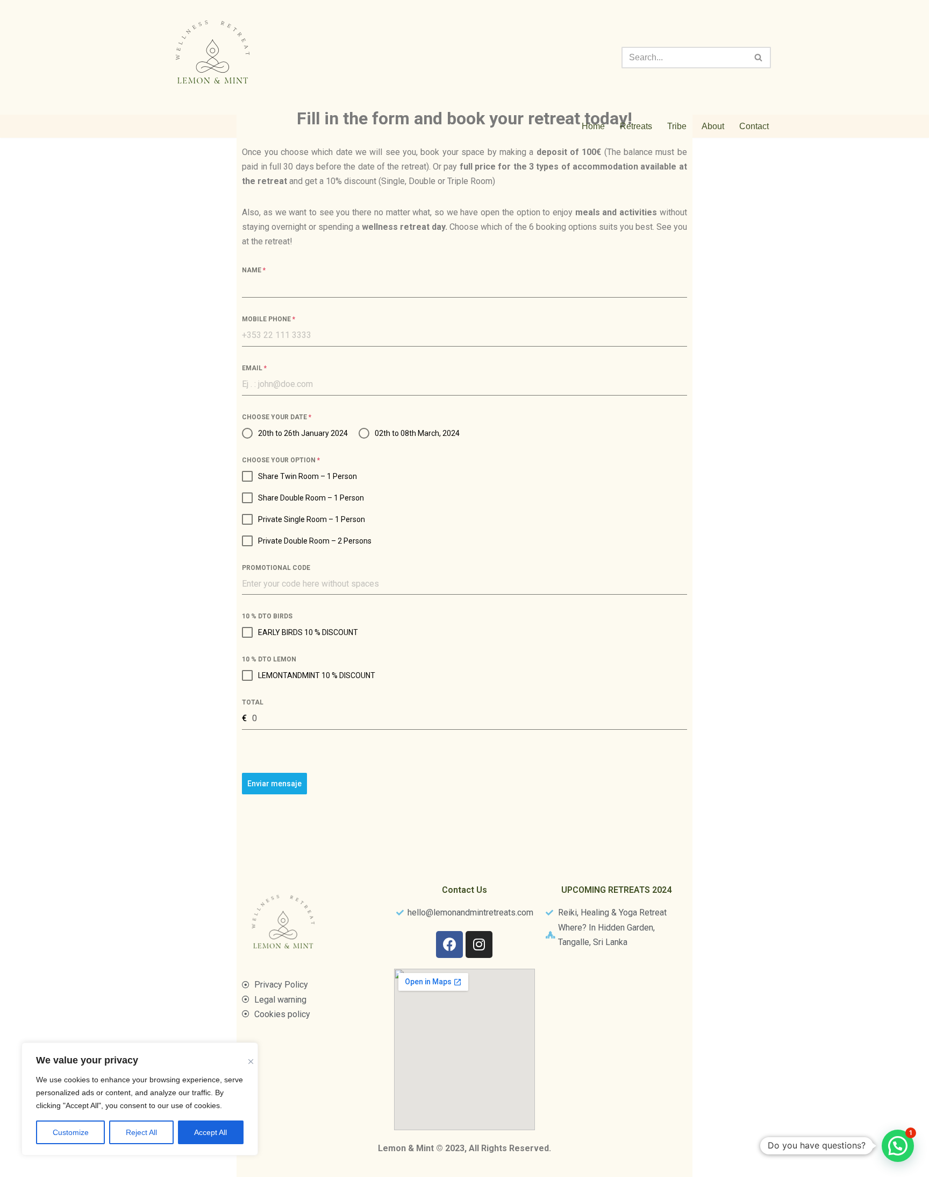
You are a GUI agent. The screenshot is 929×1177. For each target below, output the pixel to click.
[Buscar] (759, 57)
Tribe (677, 126)
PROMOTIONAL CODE (276, 568)
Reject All (141, 1132)
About (713, 126)
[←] (214, 57)
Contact (754, 126)
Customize (71, 1132)
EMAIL (254, 368)
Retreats (636, 126)
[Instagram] (479, 944)
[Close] (250, 1054)
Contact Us (464, 890)
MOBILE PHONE (268, 319)
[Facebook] (449, 944)
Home (593, 126)
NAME (254, 270)
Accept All (210, 1132)
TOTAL (252, 702)
